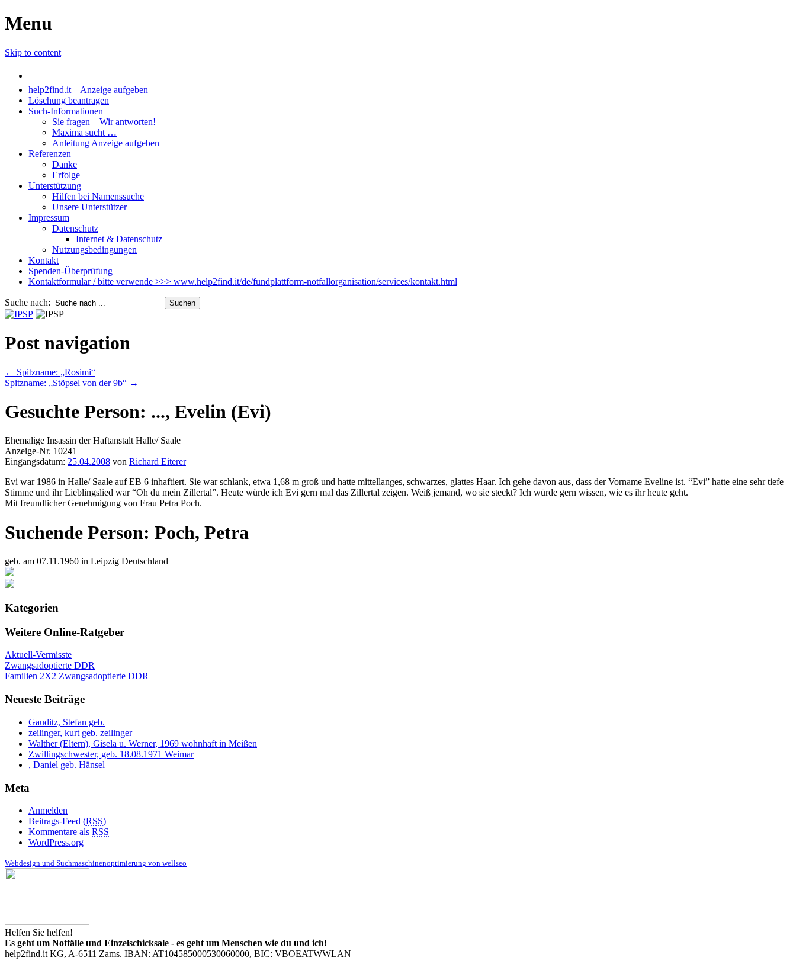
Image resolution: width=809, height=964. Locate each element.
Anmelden (48, 810)
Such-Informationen (65, 111)
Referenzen (49, 154)
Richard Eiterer (157, 462)
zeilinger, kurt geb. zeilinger (80, 733)
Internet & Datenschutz (119, 239)
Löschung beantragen (68, 100)
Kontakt (43, 260)
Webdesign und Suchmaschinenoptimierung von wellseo (96, 863)
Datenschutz (75, 228)
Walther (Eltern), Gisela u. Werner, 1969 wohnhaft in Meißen (142, 743)
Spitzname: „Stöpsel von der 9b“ (72, 383)
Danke (64, 164)
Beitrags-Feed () (67, 821)
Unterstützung (54, 186)
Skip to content (33, 52)
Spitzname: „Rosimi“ (50, 372)
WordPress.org (56, 842)
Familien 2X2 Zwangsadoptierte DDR (77, 676)
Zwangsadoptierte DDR (50, 665)
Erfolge (66, 175)
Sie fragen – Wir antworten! (104, 122)
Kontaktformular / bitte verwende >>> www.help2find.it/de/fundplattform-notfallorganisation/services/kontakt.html (242, 282)
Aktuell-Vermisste (38, 655)
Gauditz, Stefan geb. (66, 722)
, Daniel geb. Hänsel (66, 765)
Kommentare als (68, 832)
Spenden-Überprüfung (70, 271)
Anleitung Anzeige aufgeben (105, 143)
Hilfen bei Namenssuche (98, 196)
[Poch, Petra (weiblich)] (9, 573)
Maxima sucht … (84, 132)
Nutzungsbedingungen (94, 250)
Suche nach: (27, 302)
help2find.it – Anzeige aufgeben (88, 90)
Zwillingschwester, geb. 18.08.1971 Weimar (111, 754)
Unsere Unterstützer (89, 207)
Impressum (48, 218)
